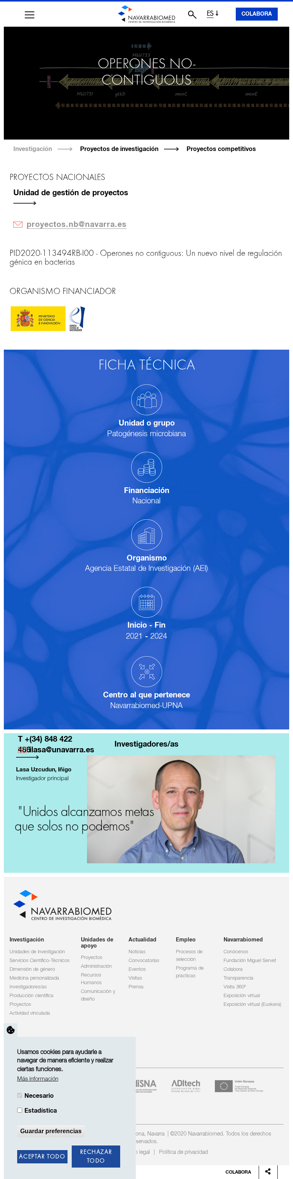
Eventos (137, 969)
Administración (96, 966)
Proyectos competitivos (221, 149)
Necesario (39, 1096)
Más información (37, 1079)
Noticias (137, 951)
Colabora (256, 14)
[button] (29, 14)
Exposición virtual (242, 995)
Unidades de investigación (37, 951)
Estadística (40, 1111)
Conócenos (236, 951)
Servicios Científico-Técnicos (39, 960)
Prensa (136, 987)
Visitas (135, 978)
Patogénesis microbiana (146, 434)
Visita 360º (235, 987)
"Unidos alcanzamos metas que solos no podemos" (83, 819)
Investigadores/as (28, 987)
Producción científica (31, 995)
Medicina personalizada (34, 978)
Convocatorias (144, 960)
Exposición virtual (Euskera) (252, 1004)
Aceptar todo (42, 1157)
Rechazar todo (96, 1156)
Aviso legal (137, 1152)
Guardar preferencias (51, 1131)
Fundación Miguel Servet (250, 960)
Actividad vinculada (30, 1013)
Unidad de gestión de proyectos (70, 193)
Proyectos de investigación (119, 149)
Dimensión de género (32, 969)
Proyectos (20, 1004)
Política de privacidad (183, 1152)
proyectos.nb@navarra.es (77, 224)
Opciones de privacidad (11, 1030)
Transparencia (238, 978)
